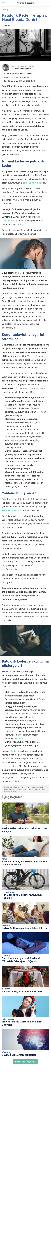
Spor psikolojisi (8, 892)
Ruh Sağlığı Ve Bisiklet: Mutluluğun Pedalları (22, 896)
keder (14, 751)
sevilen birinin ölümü (33, 183)
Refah (4, 826)
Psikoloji (5, 10)
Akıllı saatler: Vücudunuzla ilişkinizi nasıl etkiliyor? (25, 830)
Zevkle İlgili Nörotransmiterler (19, 1054)
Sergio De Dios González (20, 69)
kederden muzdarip (11, 510)
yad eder (19, 738)
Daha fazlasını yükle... (25, 1062)
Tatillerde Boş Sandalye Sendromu (22, 991)
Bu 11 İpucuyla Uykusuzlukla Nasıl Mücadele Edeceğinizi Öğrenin (21, 960)
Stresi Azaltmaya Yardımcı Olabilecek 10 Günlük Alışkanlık (25, 863)
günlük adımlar (24, 461)
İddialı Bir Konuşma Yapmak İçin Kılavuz (24, 928)
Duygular (6, 989)
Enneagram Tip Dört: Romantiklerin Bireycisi (22, 1023)
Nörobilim (6, 1052)
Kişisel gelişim (8, 1019)
